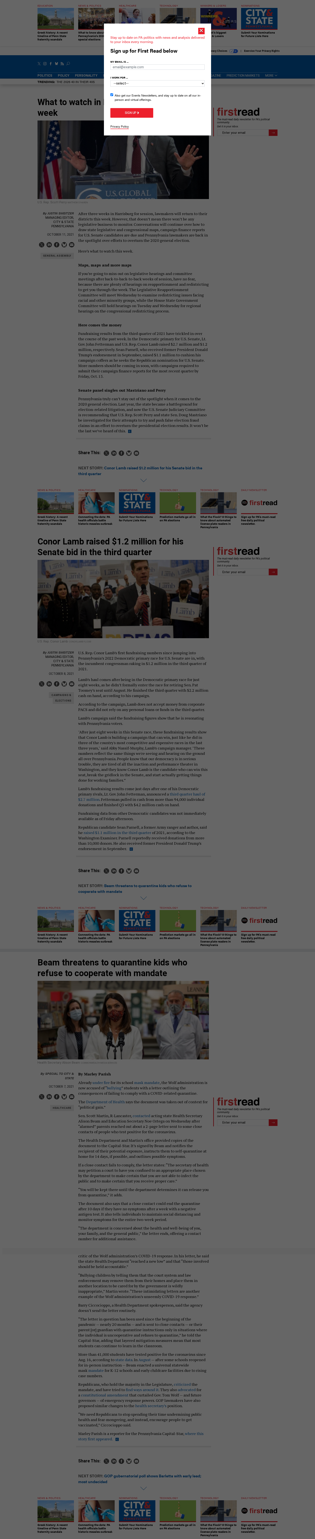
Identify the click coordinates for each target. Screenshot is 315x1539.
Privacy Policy (119, 126)
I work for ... (119, 77)
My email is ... (119, 61)
